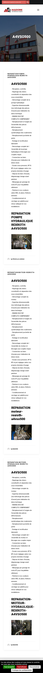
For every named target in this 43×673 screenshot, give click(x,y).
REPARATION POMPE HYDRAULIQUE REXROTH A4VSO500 (17, 75)
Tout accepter (9, 667)
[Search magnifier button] (27, 2)
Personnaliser (34, 667)
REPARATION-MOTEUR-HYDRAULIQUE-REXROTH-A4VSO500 (18, 464)
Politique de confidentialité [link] (22, 670)
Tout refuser (21, 667)
